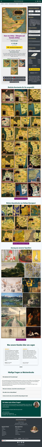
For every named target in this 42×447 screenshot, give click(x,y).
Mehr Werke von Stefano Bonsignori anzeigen (21, 243)
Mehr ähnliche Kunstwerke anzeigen (21, 198)
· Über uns (3, 435)
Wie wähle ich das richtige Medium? (10, 392)
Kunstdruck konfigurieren (15, 47)
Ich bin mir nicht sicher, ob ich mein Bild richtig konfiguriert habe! (15, 395)
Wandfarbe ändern (8, 79)
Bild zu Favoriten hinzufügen (20, 77)
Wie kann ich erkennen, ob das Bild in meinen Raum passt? (14, 388)
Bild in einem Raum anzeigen (20, 79)
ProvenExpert (8, 362)
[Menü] (1, 1)
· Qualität (16, 430)
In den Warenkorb (35, 69)
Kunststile (6, 3)
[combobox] (34, 14)
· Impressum (3, 429)
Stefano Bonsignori (20, 3)
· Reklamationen (4, 434)
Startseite (2, 3)
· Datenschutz (4, 431)
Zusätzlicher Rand (30, 13)
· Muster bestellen (17, 434)
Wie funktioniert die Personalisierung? (10, 377)
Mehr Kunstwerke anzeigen (20, 339)
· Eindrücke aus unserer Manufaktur (20, 431)
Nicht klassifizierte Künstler (12, 3)
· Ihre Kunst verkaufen (18, 429)
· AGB (2, 430)
